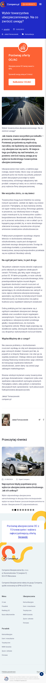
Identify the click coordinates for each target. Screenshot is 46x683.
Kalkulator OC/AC (22, 82)
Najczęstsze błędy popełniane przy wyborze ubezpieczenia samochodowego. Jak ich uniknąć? (23, 487)
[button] (5, 477)
